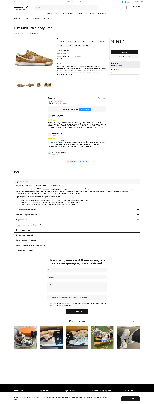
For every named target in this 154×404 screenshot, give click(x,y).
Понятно (130, 399)
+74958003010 (137, 2)
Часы (56, 13)
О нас (82, 2)
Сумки (79, 13)
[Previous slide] (17, 58)
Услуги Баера (101, 13)
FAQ (68, 2)
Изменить (119, 65)
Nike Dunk (46, 19)
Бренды (70, 13)
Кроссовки (36, 19)
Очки (64, 13)
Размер (60, 39)
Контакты (75, 2)
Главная (17, 19)
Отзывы (17, 2)
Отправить (77, 311)
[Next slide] (51, 58)
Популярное (89, 13)
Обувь (48, 13)
